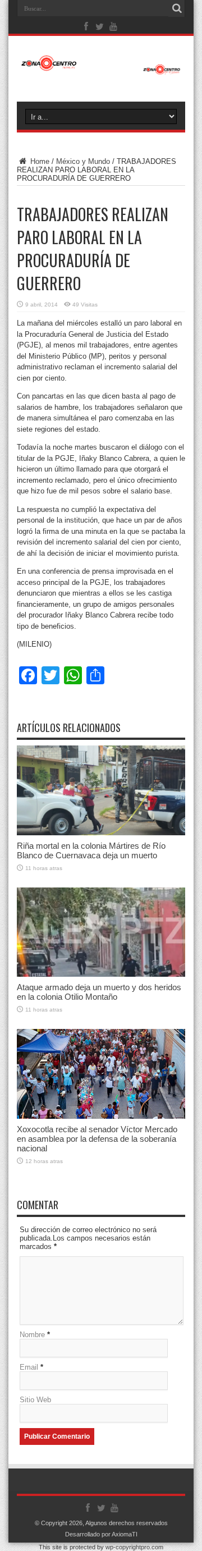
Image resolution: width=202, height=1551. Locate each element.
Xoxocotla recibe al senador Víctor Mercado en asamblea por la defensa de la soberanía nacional (97, 1138)
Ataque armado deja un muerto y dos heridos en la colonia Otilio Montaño (99, 991)
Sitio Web (35, 1400)
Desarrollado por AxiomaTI (101, 1534)
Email (29, 1367)
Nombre (32, 1334)
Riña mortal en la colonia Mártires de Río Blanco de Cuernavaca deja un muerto (91, 850)
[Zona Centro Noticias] (101, 69)
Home (38, 161)
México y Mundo (83, 161)
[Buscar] (176, 8)
